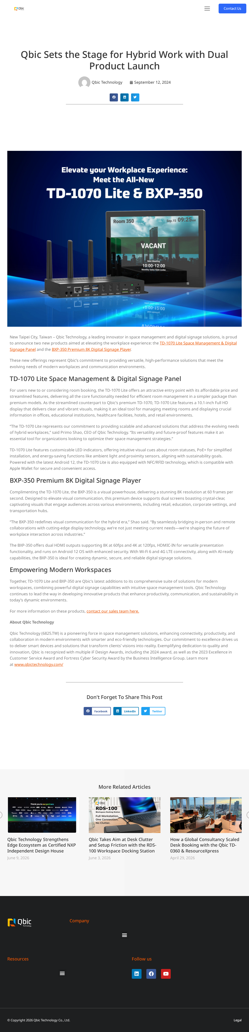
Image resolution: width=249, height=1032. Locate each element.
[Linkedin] (137, 974)
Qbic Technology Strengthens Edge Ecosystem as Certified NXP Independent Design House (41, 845)
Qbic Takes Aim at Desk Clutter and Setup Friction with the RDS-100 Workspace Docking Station (122, 845)
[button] (207, 8)
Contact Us (232, 8)
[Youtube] (166, 974)
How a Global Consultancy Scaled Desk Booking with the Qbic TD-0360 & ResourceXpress (204, 845)
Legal (238, 1020)
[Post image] (43, 815)
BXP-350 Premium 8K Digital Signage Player (91, 349)
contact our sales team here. (113, 611)
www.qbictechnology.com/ (38, 664)
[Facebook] (151, 974)
